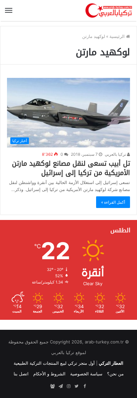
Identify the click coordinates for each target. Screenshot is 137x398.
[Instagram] (68, 386)
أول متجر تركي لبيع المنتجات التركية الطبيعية (54, 363)
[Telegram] (61, 386)
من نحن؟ (115, 373)
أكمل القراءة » (113, 202)
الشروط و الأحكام (49, 373)
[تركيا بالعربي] (108, 10)
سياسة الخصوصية (86, 373)
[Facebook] (84, 386)
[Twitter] (76, 386)
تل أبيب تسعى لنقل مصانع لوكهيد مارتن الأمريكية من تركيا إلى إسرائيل (71, 168)
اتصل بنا (21, 373)
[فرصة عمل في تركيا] (53, 386)
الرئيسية (117, 36)
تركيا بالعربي (116, 154)
